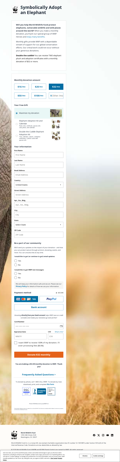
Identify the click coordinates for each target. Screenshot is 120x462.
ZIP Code (17, 230)
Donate (38, 354)
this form (50, 384)
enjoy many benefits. (36, 36)
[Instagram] (103, 435)
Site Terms (54, 458)
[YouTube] (107, 435)
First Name (18, 150)
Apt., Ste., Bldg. (20, 200)
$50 (20, 95)
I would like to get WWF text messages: (29, 270)
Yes (19, 261)
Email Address (19, 170)
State (16, 220)
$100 (37, 95)
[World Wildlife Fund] (14, 435)
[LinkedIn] (112, 435)
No (19, 265)
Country (17, 180)
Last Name (18, 160)
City (15, 210)
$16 (20, 86)
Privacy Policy (21, 286)
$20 (37, 86)
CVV (49, 332)
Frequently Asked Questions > (39, 374)
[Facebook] (94, 435)
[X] (99, 435)
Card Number (19, 322)
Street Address (20, 190)
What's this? (59, 332)
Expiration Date (20, 332)
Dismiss (85, 456)
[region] (60, 456)
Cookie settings (98, 456)
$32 (54, 86)
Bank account (38, 307)
